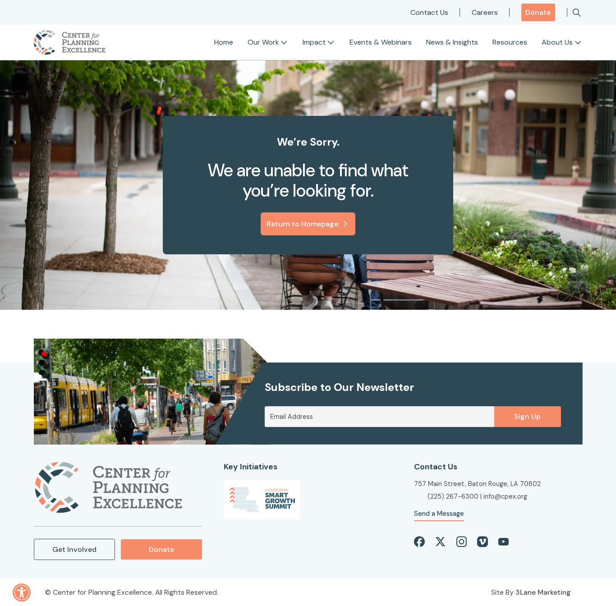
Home (223, 42)
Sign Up (527, 416)
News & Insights (452, 42)
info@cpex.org (505, 496)
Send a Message (439, 514)
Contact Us (429, 12)
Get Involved (74, 549)
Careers (485, 12)
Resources (509, 42)
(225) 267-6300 (453, 496)
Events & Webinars (380, 42)
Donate (538, 12)
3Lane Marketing (543, 592)
